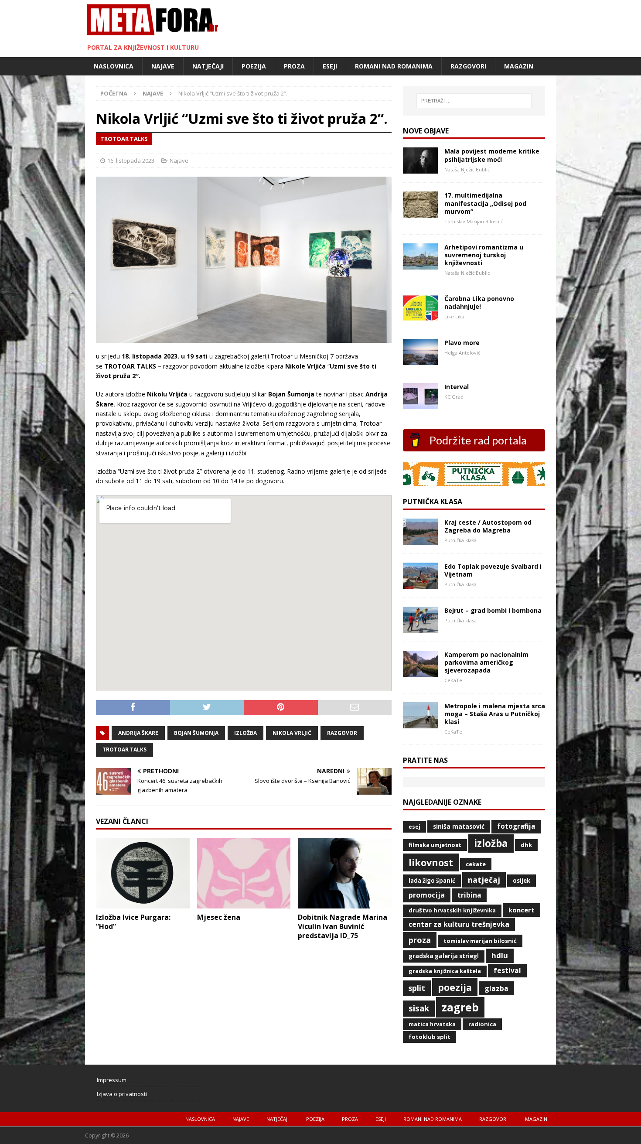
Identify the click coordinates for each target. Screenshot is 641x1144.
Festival (507, 970)
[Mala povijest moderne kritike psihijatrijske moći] (420, 168)
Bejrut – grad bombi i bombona (493, 610)
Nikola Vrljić (292, 733)
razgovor (342, 733)
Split (417, 988)
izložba (245, 733)
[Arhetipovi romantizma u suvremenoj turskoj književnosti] (420, 264)
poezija (455, 987)
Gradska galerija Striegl (444, 956)
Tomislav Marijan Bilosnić (480, 941)
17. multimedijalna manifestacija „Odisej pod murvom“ (485, 203)
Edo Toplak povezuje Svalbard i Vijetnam (493, 570)
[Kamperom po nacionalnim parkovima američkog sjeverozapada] (420, 671)
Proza (294, 66)
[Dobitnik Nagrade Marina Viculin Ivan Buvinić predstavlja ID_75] (345, 903)
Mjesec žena (218, 917)
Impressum (111, 1080)
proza (420, 940)
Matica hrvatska (432, 1024)
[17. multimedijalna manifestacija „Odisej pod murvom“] (420, 212)
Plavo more (462, 342)
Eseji (330, 66)
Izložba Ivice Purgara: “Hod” (133, 921)
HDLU (499, 955)
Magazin (518, 66)
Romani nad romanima (394, 66)
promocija (427, 895)
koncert (521, 909)
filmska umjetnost (435, 845)
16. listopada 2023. (131, 160)
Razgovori (468, 66)
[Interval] (420, 404)
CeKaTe (476, 864)
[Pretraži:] (474, 100)
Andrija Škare (138, 733)
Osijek (521, 880)
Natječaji (208, 66)
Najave (162, 66)
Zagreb (460, 1007)
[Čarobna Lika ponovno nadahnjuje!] (420, 315)
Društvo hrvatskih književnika (452, 910)
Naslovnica (113, 66)
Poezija (254, 66)
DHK (526, 845)
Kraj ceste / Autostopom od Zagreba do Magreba (488, 526)
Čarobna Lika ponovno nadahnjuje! (479, 302)
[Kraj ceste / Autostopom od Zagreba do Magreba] (420, 539)
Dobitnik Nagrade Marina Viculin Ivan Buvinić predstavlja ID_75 (342, 926)
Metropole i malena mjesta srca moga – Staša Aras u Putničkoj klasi (494, 714)
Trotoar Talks (124, 749)
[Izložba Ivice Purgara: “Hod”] (143, 903)
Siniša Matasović (458, 826)
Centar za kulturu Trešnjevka (459, 924)
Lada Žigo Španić (432, 880)
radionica (482, 1024)
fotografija (516, 826)
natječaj (484, 879)
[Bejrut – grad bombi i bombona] (420, 627)
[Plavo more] (420, 359)
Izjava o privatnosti (122, 1094)
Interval (456, 386)
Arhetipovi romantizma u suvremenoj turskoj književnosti (483, 255)
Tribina (469, 895)
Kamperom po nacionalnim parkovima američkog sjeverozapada (486, 662)
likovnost (431, 862)
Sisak (419, 1008)
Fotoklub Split (429, 1037)
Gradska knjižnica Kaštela (445, 971)
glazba (496, 988)
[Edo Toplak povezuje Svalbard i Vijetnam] (420, 583)
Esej (414, 826)
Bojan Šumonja (196, 733)
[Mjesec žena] (244, 903)
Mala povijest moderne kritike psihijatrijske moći (491, 155)
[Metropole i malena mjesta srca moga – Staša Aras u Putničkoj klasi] (420, 723)
